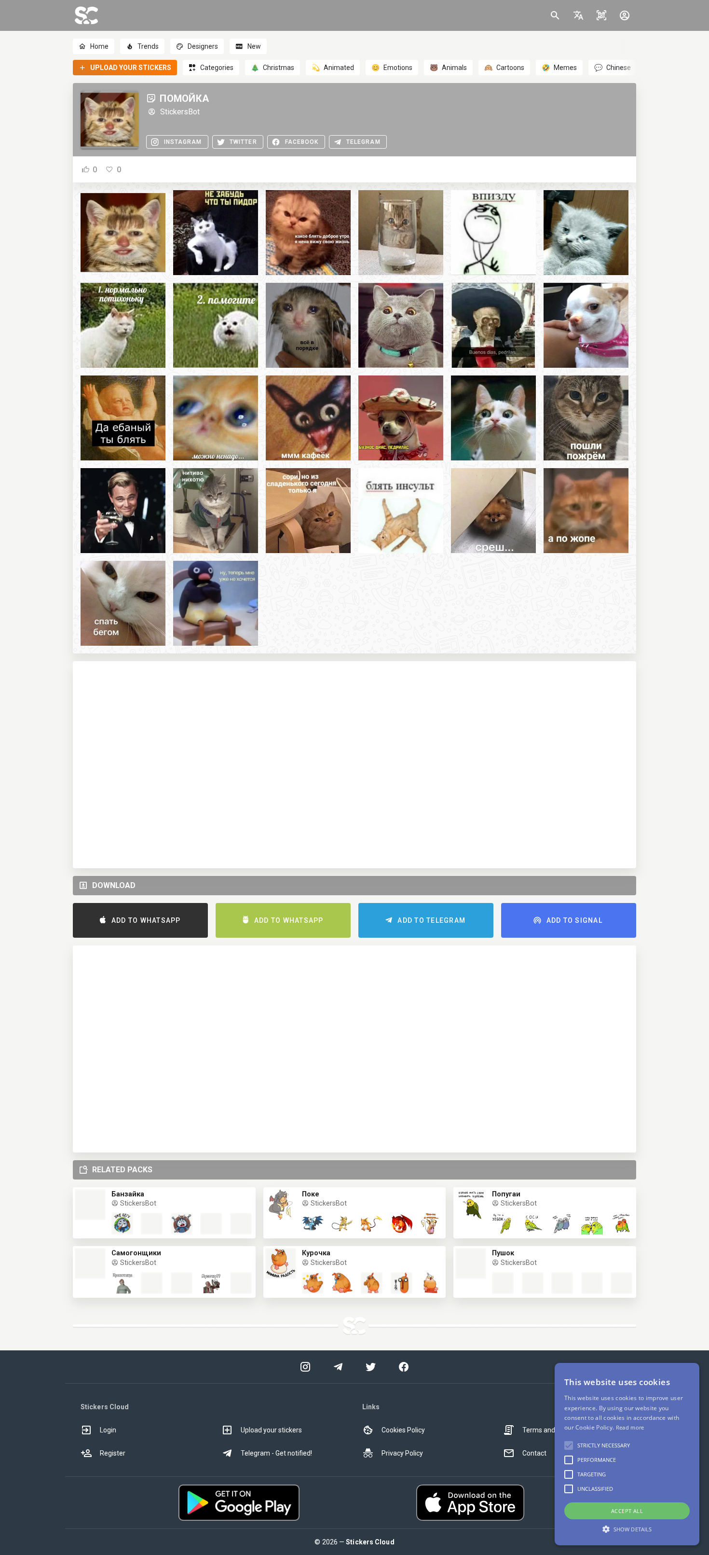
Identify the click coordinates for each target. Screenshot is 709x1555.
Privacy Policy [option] (402, 1453)
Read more (630, 1427)
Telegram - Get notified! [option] (276, 1453)
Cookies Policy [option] (403, 1430)
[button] (578, 15)
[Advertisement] (354, 764)
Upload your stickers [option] (271, 1430)
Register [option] (112, 1453)
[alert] (627, 1454)
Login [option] (108, 1430)
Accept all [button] (627, 1510)
